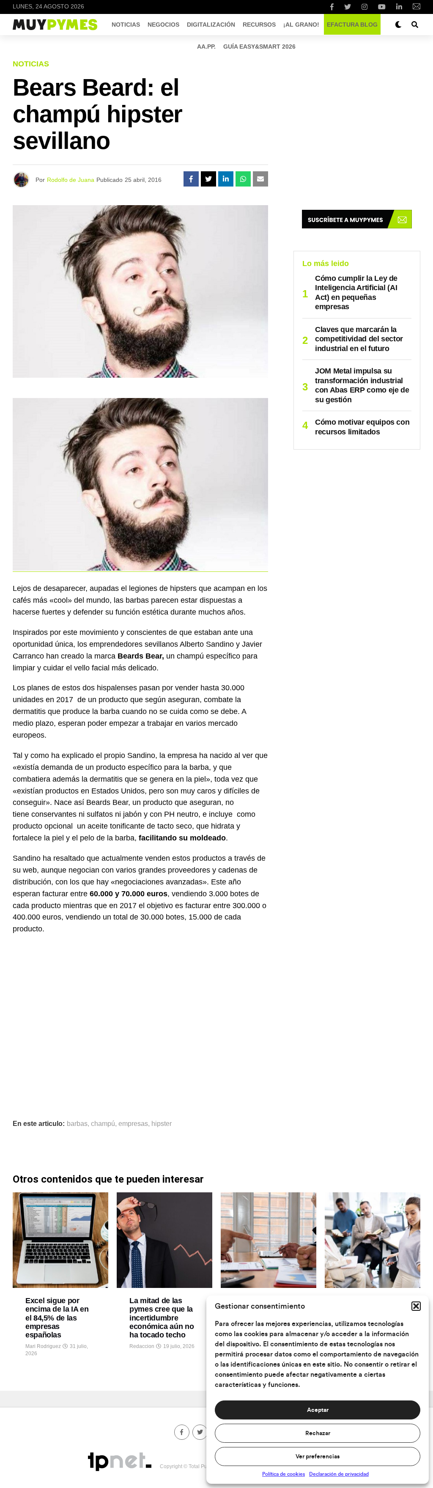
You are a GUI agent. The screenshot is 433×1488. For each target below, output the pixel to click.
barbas (77, 1123)
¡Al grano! (301, 24)
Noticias (126, 24)
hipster (161, 1123)
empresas (133, 1123)
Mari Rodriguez (43, 1346)
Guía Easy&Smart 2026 (259, 46)
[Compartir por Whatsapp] (243, 179)
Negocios (163, 24)
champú (103, 1123)
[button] (416, 1306)
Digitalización (211, 24)
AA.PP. (206, 46)
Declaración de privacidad (339, 1474)
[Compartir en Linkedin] (225, 179)
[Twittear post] (208, 179)
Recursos (259, 24)
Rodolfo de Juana (70, 179)
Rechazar (317, 1433)
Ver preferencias (318, 1457)
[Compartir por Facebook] (191, 179)
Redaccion (141, 1346)
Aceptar (318, 1410)
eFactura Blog (352, 24)
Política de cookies (283, 1474)
